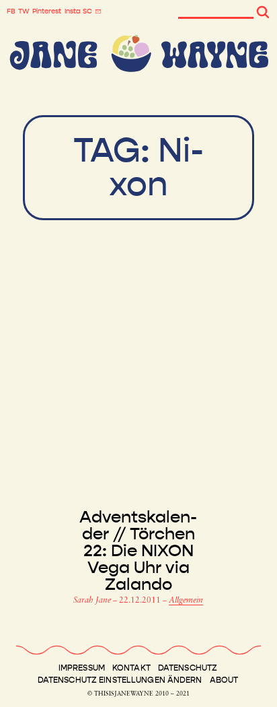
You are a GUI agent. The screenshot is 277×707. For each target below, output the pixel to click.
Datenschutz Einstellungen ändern (120, 680)
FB (11, 11)
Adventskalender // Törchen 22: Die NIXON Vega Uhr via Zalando (138, 551)
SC (87, 11)
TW (24, 11)
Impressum (81, 668)
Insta (72, 11)
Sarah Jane (93, 601)
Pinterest (46, 11)
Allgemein (186, 601)
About (224, 680)
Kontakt (131, 668)
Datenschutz (187, 668)
